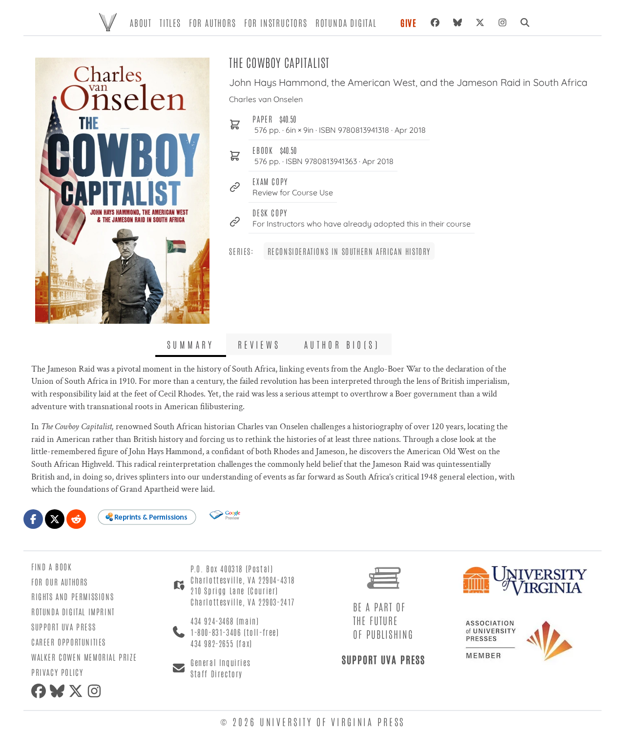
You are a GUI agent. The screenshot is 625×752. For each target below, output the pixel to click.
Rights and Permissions (72, 596)
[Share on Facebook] (33, 519)
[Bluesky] (457, 22)
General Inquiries (220, 662)
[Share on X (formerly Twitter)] (54, 519)
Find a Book (51, 566)
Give (408, 22)
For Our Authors (59, 581)
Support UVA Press (63, 626)
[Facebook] (435, 22)
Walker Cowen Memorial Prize (84, 657)
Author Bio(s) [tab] (342, 344)
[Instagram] (502, 22)
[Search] (525, 22)
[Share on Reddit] (76, 519)
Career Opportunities (68, 642)
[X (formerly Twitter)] (480, 22)
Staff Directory (216, 673)
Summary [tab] (190, 344)
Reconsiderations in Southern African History (349, 251)
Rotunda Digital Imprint (73, 611)
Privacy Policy (57, 672)
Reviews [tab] (259, 344)
